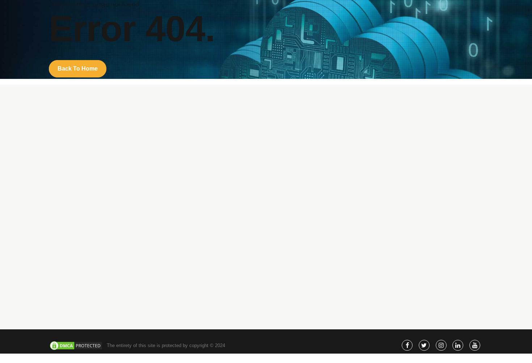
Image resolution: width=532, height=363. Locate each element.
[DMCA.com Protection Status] (76, 349)
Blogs (313, 265)
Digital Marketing (324, 198)
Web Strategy (321, 209)
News (312, 286)
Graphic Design (323, 219)
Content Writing (323, 229)
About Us (316, 254)
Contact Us (318, 296)
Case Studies (321, 275)
